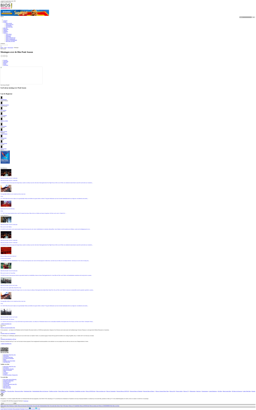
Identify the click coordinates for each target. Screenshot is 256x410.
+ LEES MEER (4, 133)
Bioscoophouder (16, 408)
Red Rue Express (7, 381)
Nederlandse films (27, 391)
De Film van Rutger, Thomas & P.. (10, 374)
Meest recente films (227, 391)
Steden (4, 405)
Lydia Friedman (5, 105)
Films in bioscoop (9, 24)
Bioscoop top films (19, 391)
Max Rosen (3, 111)
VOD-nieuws (9, 34)
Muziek (4, 149)
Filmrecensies (192, 391)
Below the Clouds (7, 387)
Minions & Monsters (7, 370)
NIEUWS (5, 28)
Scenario (4, 138)
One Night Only (6, 362)
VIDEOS (5, 30)
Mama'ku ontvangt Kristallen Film (8, 327)
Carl (4, 121)
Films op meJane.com (100, 391)
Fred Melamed (4, 99)
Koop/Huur (5, 65)
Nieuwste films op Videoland (136, 391)
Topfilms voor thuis (53, 391)
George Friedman (4, 100)
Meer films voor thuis (10, 41)
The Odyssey (6, 356)
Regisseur (4, 127)
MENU (2, 16)
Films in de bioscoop (22, 405)
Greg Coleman (4, 115)
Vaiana (4, 371)
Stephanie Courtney (5, 104)
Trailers (15, 405)
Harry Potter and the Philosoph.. (10, 379)
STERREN (5, 31)
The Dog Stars (6, 385)
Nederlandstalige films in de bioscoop (40, 391)
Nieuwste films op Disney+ (149, 391)
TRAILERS (5, 29)
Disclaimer (22, 408)
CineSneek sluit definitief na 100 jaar (8, 339)
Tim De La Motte (4, 120)
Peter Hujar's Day (7, 386)
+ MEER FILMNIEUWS (6, 323)
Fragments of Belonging (8, 380)
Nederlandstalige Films (45, 405)
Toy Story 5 (5, 372)
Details (4, 63)
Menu (2, 404)
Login (2, 408)
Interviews (198, 391)
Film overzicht (9, 23)
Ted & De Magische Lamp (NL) (10, 384)
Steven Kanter (4, 126)
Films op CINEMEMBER (11, 40)
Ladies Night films (247, 391)
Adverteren (10, 408)
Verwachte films (9, 26)
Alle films (220, 391)
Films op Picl (172, 391)
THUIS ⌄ (5, 33)
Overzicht (5, 60)
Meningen (5, 62)
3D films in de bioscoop (237, 391)
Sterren (58, 405)
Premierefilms (9, 25)
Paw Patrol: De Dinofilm (8, 358)
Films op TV (8, 35)
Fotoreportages (205, 391)
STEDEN (5, 20)
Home (2, 47)
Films (5, 47)
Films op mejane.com (10, 39)
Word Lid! (5, 408)
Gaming (3, 392)
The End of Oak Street (8, 357)
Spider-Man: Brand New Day (9, 354)
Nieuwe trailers (179, 391)
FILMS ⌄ (5, 22)
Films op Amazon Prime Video (162, 391)
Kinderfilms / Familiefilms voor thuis (77, 391)
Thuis (61, 405)
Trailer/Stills (5, 61)
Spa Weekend (6, 383)
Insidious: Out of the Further (9, 360)
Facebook (33, 408)
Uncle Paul (4, 116)
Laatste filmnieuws (213, 391)
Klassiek (253, 391)
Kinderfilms (8, 36)
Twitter (38, 408)
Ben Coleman (3, 110)
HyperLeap (25, 400)
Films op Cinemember (111, 391)
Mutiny (4, 359)
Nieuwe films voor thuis (63, 391)
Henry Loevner (4, 131)
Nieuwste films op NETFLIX (123, 391)
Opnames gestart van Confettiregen (8, 333)
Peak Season (10, 47)
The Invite (5, 373)
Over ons (27, 408)
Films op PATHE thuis (10, 37)
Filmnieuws (11, 405)
